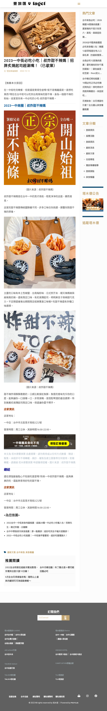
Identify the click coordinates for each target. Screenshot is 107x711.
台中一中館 (59, 635)
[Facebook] (96, 696)
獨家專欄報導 (91, 165)
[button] (79, 4)
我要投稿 (12, 697)
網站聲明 (36, 697)
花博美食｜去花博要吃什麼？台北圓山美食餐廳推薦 (92, 105)
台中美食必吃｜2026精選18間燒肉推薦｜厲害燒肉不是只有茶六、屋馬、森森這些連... (92, 28)
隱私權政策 (60, 697)
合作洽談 (24, 697)
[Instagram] (87, 696)
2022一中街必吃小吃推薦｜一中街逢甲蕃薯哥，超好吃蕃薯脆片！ (37, 535)
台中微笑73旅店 (61, 654)
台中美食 (20, 552)
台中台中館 (9, 635)
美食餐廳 (30, 552)
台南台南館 (9, 643)
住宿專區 (88, 159)
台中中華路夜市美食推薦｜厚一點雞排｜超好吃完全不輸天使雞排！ (38, 531)
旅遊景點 (88, 171)
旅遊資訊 (88, 130)
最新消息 (88, 147)
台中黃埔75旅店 (76, 654)
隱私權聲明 (48, 697)
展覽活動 (88, 135)
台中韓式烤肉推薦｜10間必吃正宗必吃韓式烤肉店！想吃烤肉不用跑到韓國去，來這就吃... (92, 87)
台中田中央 (9, 654)
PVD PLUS (74, 703)
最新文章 (11, 552)
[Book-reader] (79, 696)
